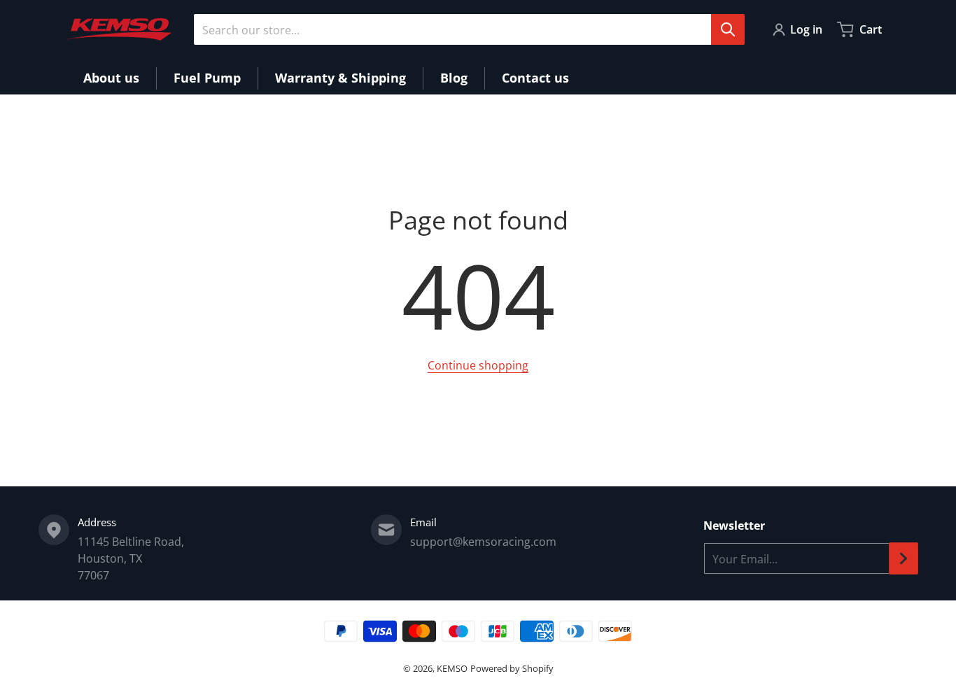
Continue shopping (478, 365)
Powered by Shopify (512, 668)
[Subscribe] (903, 558)
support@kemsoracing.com (483, 541)
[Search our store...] (728, 29)
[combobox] (469, 29)
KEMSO (452, 668)
